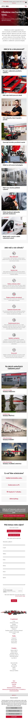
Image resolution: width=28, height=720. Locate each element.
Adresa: (4, 565)
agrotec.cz (14, 695)
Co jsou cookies (14, 708)
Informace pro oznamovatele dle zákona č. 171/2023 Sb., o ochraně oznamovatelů (14, 690)
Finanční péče (14, 639)
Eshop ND (14, 684)
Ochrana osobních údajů (14, 632)
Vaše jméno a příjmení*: (7, 541)
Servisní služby (14, 641)
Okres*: (4, 571)
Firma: (4, 559)
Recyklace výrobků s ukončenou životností (14, 630)
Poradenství (14, 638)
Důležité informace (14, 625)
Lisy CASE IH (14, 658)
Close (26, 2)
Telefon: (4, 553)
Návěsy (14, 667)
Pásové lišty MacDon (14, 656)
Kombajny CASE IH (14, 653)
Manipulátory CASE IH (14, 655)
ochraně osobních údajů (20, 596)
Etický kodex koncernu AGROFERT (14, 687)
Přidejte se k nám (14, 627)
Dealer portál (14, 682)
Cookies (14, 633)
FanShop (14, 686)
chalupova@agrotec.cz (14, 531)
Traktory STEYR (14, 651)
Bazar (14, 681)
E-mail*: (4, 547)
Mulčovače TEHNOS (14, 670)
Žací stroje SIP (14, 666)
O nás (14, 621)
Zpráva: (4, 577)
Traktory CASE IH (14, 650)
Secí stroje (14, 664)
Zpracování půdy (14, 663)
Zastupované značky (14, 622)
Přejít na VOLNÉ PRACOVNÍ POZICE (14, 516)
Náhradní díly (14, 642)
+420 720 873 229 (14, 535)
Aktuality (14, 624)
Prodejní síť (14, 629)
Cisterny (14, 669)
